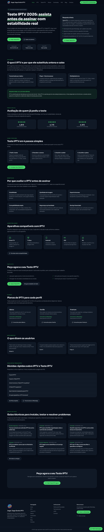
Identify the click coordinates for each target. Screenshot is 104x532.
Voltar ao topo (81, 516)
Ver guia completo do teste (31, 284)
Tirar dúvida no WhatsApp (31, 400)
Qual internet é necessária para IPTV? (18, 391)
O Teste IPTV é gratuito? (15, 387)
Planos (49, 2)
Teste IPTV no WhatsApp (89, 2)
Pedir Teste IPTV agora (53, 483)
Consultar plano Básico (19, 322)
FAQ (62, 2)
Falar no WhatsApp (84, 512)
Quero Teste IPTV (70, 40)
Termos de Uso (57, 509)
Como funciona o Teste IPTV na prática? (19, 383)
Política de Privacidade (59, 507)
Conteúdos (56, 2)
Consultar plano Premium (80, 322)
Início (33, 2)
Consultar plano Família (50, 322)
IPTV (38, 2)
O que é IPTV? (12, 375)
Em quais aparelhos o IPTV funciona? (18, 395)
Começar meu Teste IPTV (17, 167)
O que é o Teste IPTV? (14, 379)
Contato (71, 2)
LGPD (55, 511)
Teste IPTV (43, 2)
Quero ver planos (30, 39)
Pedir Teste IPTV (15, 39)
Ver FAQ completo (13, 400)
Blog (66, 2)
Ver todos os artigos (14, 458)
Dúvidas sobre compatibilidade (19, 253)
